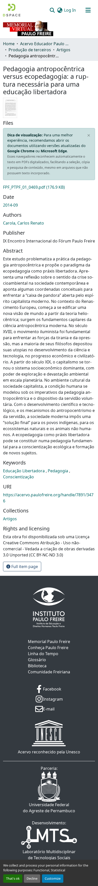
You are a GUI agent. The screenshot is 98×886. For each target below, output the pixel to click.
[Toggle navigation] (88, 10)
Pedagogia (58, 471)
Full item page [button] (24, 566)
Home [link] (9, 43)
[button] (11, 10)
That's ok (13, 878)
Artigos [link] (63, 50)
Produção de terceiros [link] (30, 50)
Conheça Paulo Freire (48, 647)
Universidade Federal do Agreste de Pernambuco (49, 808)
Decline (32, 878)
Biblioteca (37, 666)
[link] (49, 187)
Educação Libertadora (24, 471)
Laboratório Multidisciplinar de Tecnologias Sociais (49, 854)
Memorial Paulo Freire (49, 641)
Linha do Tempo (43, 653)
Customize (53, 878)
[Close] (88, 135)
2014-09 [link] (10, 205)
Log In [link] (70, 10)
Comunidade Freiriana (49, 672)
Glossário (37, 659)
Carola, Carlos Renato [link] (23, 223)
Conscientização (18, 477)
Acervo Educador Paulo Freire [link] (45, 43)
